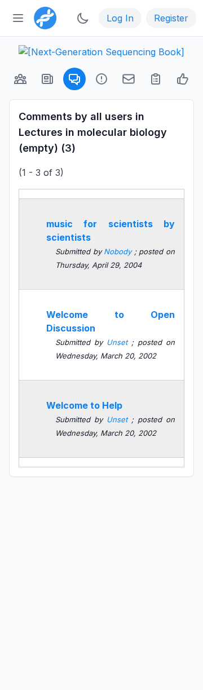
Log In (120, 18)
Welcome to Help (84, 405)
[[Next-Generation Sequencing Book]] (101, 52)
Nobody (119, 251)
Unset (119, 342)
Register (171, 18)
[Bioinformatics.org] (42, 17)
